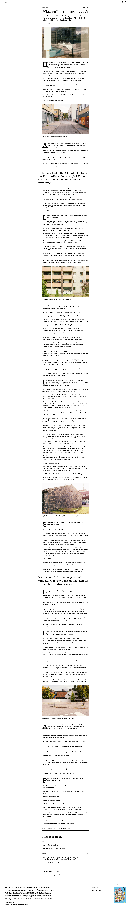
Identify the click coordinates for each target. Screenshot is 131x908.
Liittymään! (65, 459)
